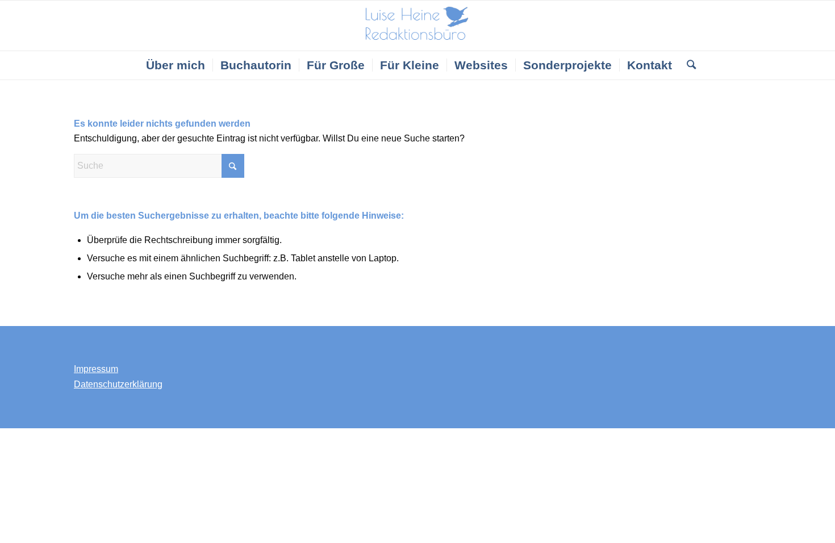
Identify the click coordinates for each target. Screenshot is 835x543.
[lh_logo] (417, 26)
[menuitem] (175, 65)
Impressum (96, 369)
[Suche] (687, 65)
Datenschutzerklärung (118, 384)
